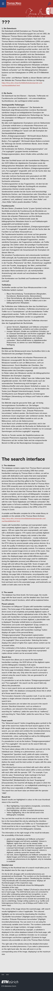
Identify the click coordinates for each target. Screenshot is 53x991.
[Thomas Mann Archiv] (39, 12)
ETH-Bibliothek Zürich (8, 986)
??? (14, 3)
